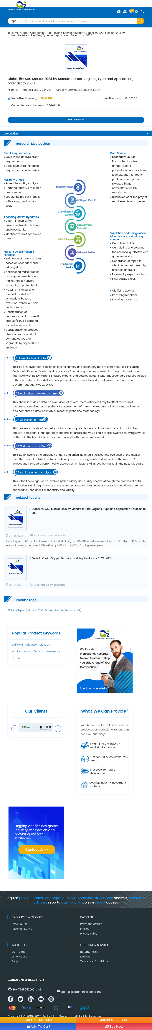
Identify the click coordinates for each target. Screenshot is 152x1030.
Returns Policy (89, 952)
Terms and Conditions (94, 961)
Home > (16, 33)
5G (13, 658)
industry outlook (100, 898)
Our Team (18, 952)
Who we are (19, 957)
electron (44, 645)
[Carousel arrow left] (14, 728)
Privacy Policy (88, 934)
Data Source (20, 924)
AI (19, 658)
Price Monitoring (22, 929)
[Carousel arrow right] (58, 728)
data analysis (72, 902)
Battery (38, 651)
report (100, 902)
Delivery (85, 957)
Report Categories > (34, 33)
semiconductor (21, 651)
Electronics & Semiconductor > (66, 33)
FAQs (15, 961)
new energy (53, 651)
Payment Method (91, 924)
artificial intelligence (24, 645)
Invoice (84, 929)
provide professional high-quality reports (52, 898)
